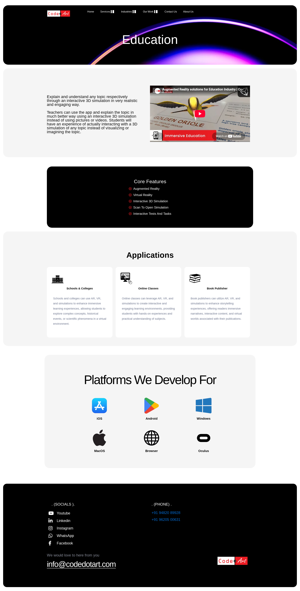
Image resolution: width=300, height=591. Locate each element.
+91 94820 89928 (166, 513)
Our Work (148, 11)
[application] (111, 11)
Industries (126, 11)
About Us (188, 11)
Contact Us (171, 11)
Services (105, 11)
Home (90, 11)
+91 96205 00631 (166, 519)
